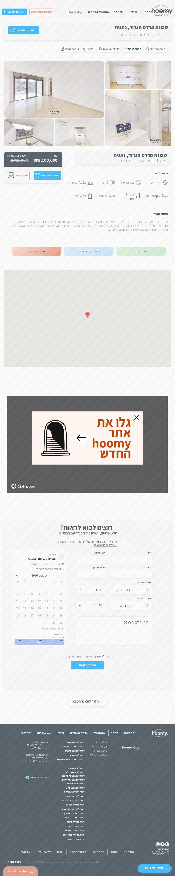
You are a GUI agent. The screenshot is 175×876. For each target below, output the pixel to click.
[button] (136, 418)
